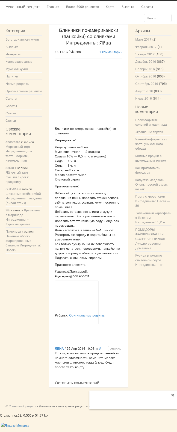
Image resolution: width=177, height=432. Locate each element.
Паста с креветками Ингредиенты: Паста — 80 (152, 201)
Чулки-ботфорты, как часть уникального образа (151, 144)
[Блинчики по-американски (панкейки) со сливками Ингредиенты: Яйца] (77, 297)
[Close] (172, 394)
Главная (53, 6)
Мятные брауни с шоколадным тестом (150, 158)
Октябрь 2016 (145, 76)
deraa (10, 167)
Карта (110, 6)
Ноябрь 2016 (145, 68)
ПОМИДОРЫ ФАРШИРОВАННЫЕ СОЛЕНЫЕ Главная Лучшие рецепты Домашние (150, 238)
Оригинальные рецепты (24, 91)
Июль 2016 (143, 98)
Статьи (11, 113)
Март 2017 (143, 39)
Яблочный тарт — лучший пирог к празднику (19, 177)
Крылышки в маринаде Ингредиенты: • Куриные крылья (23, 217)
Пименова (13, 231)
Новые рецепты (17, 83)
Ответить (115, 348)
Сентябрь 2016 (146, 83)
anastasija (13, 141)
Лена (59, 348)
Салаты (147, 6)
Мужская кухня (17, 68)
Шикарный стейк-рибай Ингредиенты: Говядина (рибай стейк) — (24, 198)
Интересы (13, 54)
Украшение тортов (149, 131)
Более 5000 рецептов (82, 6)
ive (8, 210)
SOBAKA (12, 188)
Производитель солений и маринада (151, 122)
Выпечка (127, 6)
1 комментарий (110, 51)
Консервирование (19, 61)
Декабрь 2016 (145, 61)
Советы (11, 105)
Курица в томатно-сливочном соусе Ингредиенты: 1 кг (149, 260)
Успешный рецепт (23, 6)
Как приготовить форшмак (147, 170)
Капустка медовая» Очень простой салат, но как (151, 184)
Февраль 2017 (146, 46)
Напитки (12, 76)
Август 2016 (144, 91)
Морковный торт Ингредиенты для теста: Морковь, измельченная (19, 153)
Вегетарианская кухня (22, 39)
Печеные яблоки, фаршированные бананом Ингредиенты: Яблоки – (23, 243)
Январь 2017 (145, 54)
